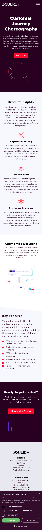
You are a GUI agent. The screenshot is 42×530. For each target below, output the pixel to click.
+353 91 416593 (24, 468)
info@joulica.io (23, 470)
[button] (21, 526)
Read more (20, 502)
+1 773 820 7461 (23, 487)
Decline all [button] (30, 520)
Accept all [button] (11, 520)
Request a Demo (21, 411)
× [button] (39, 493)
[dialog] (21, 510)
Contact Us (21, 55)
